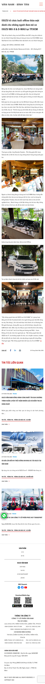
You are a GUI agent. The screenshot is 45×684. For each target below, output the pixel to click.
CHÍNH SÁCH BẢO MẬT (11, 650)
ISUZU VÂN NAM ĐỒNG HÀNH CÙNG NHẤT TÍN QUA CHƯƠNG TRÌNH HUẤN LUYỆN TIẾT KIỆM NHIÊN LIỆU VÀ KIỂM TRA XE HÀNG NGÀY (22, 400)
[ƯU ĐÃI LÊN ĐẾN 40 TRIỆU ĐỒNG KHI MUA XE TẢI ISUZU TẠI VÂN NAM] (22, 442)
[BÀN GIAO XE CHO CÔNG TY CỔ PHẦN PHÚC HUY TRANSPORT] (22, 499)
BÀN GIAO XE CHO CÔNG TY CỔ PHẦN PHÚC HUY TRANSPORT (22, 517)
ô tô (22, 552)
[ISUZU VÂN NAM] (19, 4)
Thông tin (10, 420)
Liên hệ (22, 578)
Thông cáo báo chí (19, 420)
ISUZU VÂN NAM (22, 563)
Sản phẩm (22, 548)
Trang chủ (5, 11)
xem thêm (5, 424)
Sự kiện (28, 420)
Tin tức (4, 420)
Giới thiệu (22, 566)
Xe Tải (22, 556)
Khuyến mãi (29, 476)
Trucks (15, 393)
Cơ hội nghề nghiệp (22, 574)
